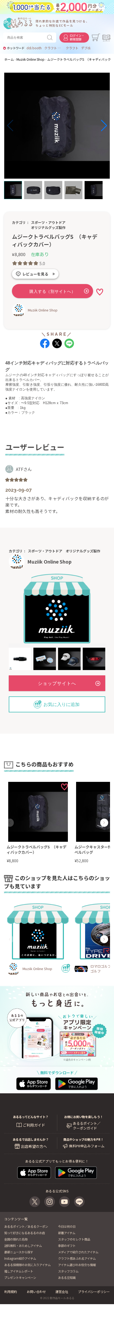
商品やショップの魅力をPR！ (83, 1139)
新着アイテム (66, 1233)
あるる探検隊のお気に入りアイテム (27, 1265)
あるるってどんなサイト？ (31, 1117)
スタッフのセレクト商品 (74, 1239)
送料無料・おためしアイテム (23, 1245)
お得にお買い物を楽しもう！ (83, 1117)
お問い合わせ (36, 1291)
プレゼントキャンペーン (20, 1277)
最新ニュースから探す (18, 1252)
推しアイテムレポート (18, 1271)
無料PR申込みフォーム (86, 1146)
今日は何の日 (67, 1226)
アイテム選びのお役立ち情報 (77, 1265)
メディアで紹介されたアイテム (78, 1252)
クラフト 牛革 (53, 48)
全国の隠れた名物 (16, 1239)
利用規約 (10, 1291)
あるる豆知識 (67, 1277)
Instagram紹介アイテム (20, 1258)
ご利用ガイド (34, 1125)
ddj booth (34, 48)
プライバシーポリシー (94, 1291)
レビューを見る (35, 274)
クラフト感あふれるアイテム (77, 1258)
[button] (10, 126)
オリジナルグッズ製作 (48, 227)
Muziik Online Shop (43, 310)
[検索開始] (51, 37)
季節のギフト (67, 1245)
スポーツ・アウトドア (48, 222)
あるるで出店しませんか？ (31, 1139)
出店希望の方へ (34, 1146)
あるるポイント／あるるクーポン (26, 1226)
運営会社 (61, 1291)
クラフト (72, 48)
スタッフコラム (68, 1271)
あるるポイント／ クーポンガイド (86, 1126)
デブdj (85, 48)
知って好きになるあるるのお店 (24, 1233)
